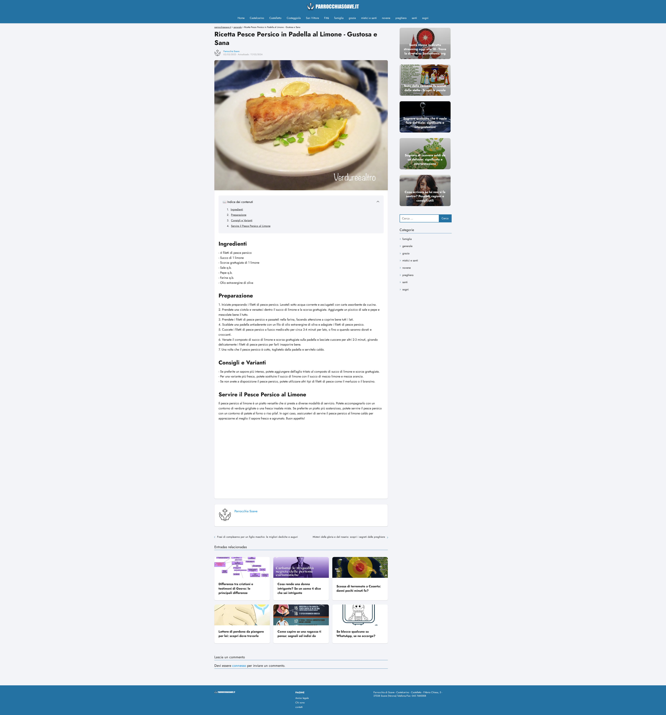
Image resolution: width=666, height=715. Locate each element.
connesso (239, 665)
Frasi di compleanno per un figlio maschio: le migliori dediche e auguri (257, 537)
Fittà (326, 18)
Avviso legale (302, 698)
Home (241, 18)
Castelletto (275, 18)
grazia (352, 18)
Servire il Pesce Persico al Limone (250, 226)
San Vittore (312, 18)
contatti (299, 707)
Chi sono (300, 702)
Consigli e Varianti (241, 220)
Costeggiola (294, 18)
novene (386, 18)
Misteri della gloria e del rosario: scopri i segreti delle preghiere (349, 537)
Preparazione (238, 215)
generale (407, 246)
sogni (425, 18)
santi (414, 18)
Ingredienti (237, 209)
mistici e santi (369, 18)
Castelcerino (257, 18)
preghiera (401, 18)
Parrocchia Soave (231, 51)
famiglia (339, 18)
